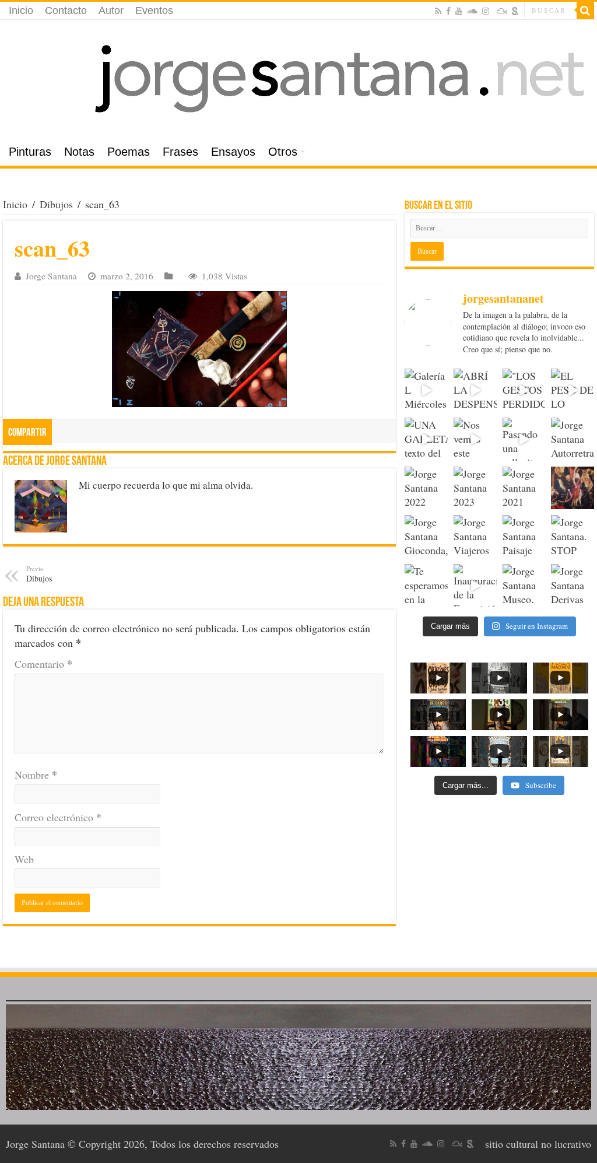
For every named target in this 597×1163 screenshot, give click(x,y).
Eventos (154, 10)
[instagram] (485, 11)
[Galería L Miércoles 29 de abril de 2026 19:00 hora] (426, 390)
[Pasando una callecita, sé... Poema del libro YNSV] (524, 439)
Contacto (66, 10)
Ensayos (233, 151)
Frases (180, 151)
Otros (282, 151)
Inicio (21, 10)
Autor (111, 10)
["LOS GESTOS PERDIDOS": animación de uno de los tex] (524, 390)
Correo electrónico (58, 817)
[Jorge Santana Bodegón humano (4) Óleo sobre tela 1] (572, 488)
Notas (79, 151)
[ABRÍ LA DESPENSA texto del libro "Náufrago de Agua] (475, 390)
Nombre (36, 774)
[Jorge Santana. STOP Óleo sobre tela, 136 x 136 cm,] (572, 536)
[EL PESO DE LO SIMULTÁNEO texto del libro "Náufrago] (572, 390)
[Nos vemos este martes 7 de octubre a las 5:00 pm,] (475, 439)
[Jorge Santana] (298, 79)
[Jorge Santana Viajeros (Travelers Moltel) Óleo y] (475, 536)
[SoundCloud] (472, 11)
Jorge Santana (51, 276)
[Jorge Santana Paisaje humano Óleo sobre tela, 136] (524, 536)
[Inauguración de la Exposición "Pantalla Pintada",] (475, 585)
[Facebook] (448, 11)
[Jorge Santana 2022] (426, 488)
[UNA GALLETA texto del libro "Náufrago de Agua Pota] (426, 439)
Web (24, 859)
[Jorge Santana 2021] (524, 488)
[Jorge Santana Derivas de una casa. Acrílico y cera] (572, 585)
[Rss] (438, 11)
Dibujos (56, 204)
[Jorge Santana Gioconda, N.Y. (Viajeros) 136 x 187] (426, 536)
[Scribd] (515, 11)
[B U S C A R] (585, 10)
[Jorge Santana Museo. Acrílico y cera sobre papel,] (524, 585)
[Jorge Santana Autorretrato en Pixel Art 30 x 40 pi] (572, 439)
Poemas (128, 151)
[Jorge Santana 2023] (475, 488)
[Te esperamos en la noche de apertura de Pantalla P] (426, 585)
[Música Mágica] (502, 11)
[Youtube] (458, 11)
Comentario (43, 663)
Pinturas (30, 151)
